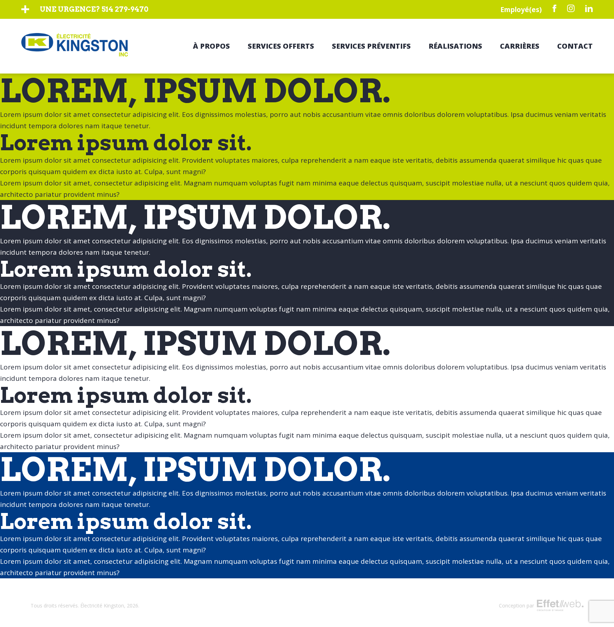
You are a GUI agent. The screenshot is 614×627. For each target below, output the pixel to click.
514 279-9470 (125, 9)
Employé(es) (521, 9)
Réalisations (455, 46)
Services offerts (281, 46)
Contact (575, 46)
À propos (211, 46)
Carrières (519, 46)
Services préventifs (371, 46)
